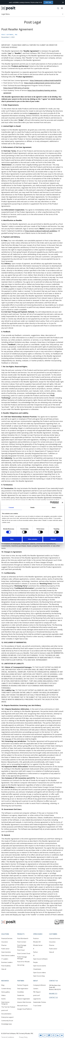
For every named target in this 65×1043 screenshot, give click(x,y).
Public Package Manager (22, 957)
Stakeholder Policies (39, 1002)
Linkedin (57, 1035)
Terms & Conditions (7, 1037)
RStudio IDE (37, 942)
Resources (5, 981)
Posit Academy (5, 966)
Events (3, 999)
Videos (3, 995)
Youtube (40, 1035)
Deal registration (22, 988)
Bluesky (62, 1035)
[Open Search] (58, 8)
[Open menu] (62, 8)
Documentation (6, 1014)
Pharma (3, 945)
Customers (53, 934)
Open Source (37, 934)
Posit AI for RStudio (23, 961)
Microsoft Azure (22, 1005)
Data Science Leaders (8, 955)
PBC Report (37, 992)
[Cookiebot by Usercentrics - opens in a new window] (51, 502)
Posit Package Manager (21, 946)
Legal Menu (5, 14)
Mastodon (49, 1035)
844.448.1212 (53, 993)
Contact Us (53, 981)
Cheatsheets (37, 969)
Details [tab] (32, 507)
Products (20, 934)
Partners (20, 981)
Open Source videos (39, 972)
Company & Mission (39, 985)
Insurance (4, 942)
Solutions (5, 934)
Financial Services (6, 938)
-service (16, 88)
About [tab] (54, 507)
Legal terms (37, 999)
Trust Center (37, 1005)
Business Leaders (7, 962)
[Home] (8, 8)
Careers (35, 988)
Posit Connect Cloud (23, 953)
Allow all (53, 539)
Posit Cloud (20, 950)
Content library (6, 988)
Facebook (45, 1035)
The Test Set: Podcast (8, 1007)
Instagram (53, 1035)
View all (3, 969)
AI (33, 955)
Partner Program (22, 985)
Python (35, 952)
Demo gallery (5, 992)
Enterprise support (7, 1017)
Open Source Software (40, 959)
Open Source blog (39, 976)
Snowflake (20, 992)
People (35, 962)
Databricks (20, 995)
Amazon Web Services (24, 1002)
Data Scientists (6, 952)
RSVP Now (48, 2)
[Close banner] (62, 502)
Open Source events (39, 966)
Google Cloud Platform (24, 1009)
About (35, 981)
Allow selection (32, 539)
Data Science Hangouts (5, 1003)
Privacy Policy (23, 1037)
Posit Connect (21, 942)
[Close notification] (63, 2)
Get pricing (20, 965)
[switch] (24, 532)
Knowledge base (6, 1024)
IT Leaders (4, 959)
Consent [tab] (11, 507)
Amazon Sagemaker (23, 999)
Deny (11, 539)
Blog (2, 985)
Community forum (7, 1020)
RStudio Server (38, 945)
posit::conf (4, 1010)
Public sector (5, 949)
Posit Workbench (22, 938)
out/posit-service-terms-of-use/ (42, 83)
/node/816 (57, 80)
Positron (36, 938)
